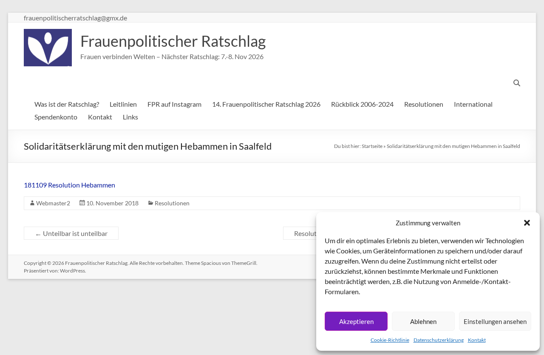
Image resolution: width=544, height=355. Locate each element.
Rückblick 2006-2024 (362, 104)
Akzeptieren (356, 321)
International (473, 104)
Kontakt (477, 340)
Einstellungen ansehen (495, 321)
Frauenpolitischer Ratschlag (173, 40)
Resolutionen (423, 104)
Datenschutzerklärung (439, 340)
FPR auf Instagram (174, 104)
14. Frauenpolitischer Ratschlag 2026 (266, 104)
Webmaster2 (53, 203)
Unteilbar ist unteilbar (71, 233)
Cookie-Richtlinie (390, 340)
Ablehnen (423, 321)
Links (130, 117)
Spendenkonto (55, 117)
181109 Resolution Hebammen (69, 185)
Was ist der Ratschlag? (66, 104)
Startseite (372, 146)
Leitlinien (123, 104)
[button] (527, 223)
